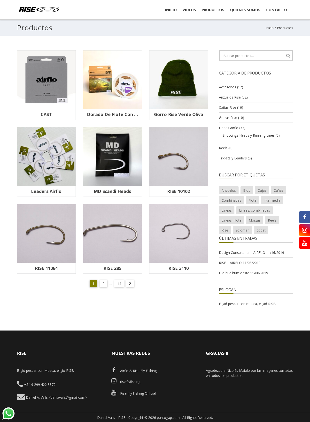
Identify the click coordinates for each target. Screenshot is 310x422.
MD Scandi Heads (112, 191)
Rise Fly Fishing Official (138, 393)
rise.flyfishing (130, 381)
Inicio (269, 27)
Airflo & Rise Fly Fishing (138, 370)
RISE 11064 (46, 268)
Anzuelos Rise (230, 97)
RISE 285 (112, 268)
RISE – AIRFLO (230, 262)
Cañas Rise (227, 107)
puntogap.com (168, 417)
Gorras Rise (228, 117)
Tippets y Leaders (233, 158)
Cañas (278, 190)
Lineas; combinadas (254, 210)
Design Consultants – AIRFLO (242, 252)
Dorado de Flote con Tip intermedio (127, 114)
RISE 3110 (178, 268)
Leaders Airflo (46, 191)
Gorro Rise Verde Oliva (178, 114)
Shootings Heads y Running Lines (249, 135)
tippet (261, 230)
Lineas (227, 210)
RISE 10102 (178, 191)
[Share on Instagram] (304, 230)
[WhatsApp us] (8, 413)
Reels (223, 148)
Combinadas (231, 200)
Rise (225, 230)
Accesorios (227, 87)
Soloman (242, 230)
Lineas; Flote (231, 220)
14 (119, 283)
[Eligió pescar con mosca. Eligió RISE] (39, 11)
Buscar (288, 55)
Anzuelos (229, 190)
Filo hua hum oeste (234, 273)
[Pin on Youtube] (304, 243)
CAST (46, 114)
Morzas (255, 220)
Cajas (262, 190)
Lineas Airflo (228, 127)
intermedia (272, 200)
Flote (252, 200)
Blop (246, 190)
